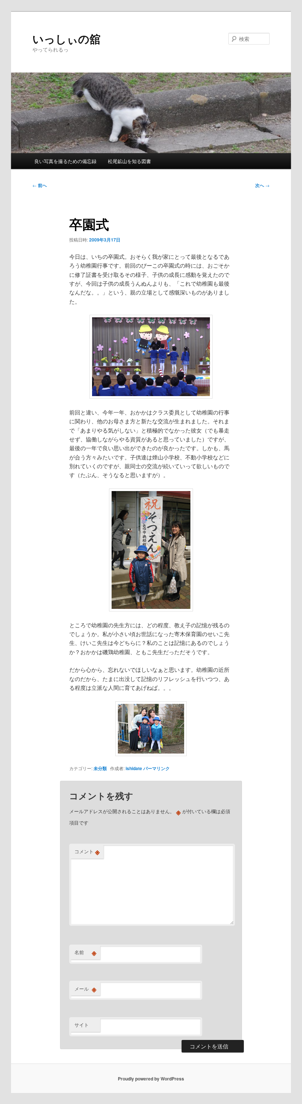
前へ (39, 185)
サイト (81, 1024)
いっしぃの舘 (66, 38)
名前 (85, 952)
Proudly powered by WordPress (151, 1078)
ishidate (134, 768)
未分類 (100, 768)
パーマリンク (156, 768)
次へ (262, 185)
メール (85, 989)
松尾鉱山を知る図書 (129, 161)
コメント (87, 851)
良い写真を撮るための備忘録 (65, 161)
